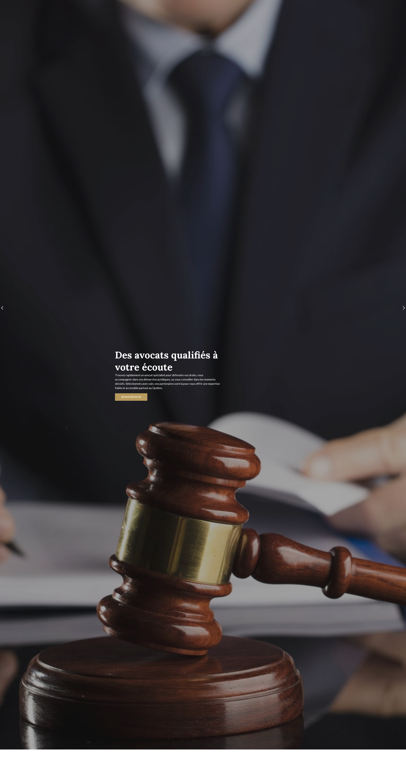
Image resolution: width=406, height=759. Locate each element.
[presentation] (2, 308)
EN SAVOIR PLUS (131, 397)
